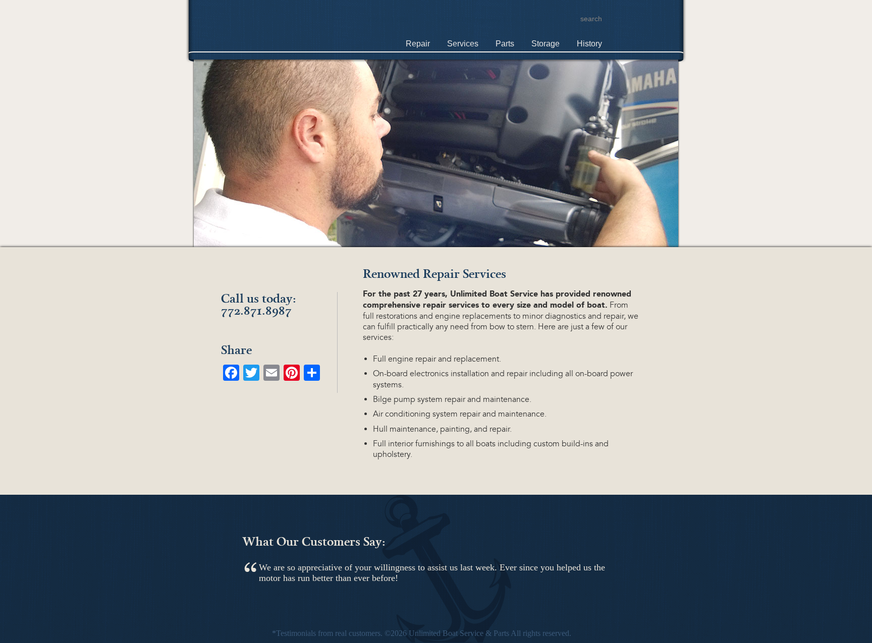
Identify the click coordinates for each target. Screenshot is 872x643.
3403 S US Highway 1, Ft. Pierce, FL (495, 20)
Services (462, 43)
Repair (418, 43)
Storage (545, 43)
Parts (505, 43)
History (589, 43)
